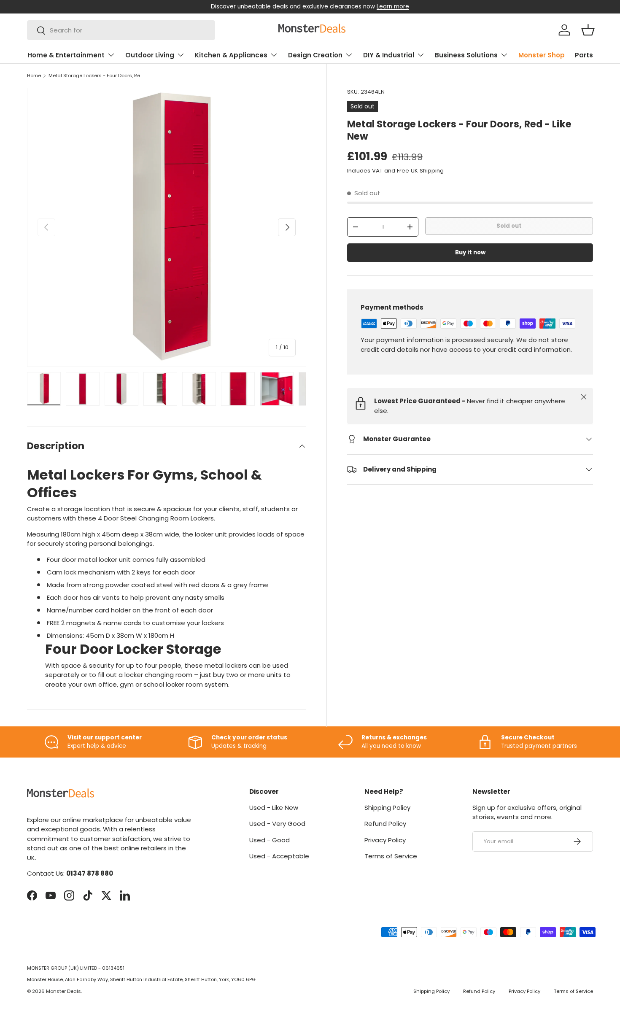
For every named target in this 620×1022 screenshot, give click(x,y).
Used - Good (269, 840)
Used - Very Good (277, 823)
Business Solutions (466, 55)
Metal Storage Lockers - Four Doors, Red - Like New (96, 75)
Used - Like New (273, 807)
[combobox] (121, 30)
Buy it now (470, 252)
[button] (588, 30)
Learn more (393, 7)
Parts (584, 55)
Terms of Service (390, 856)
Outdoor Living (149, 55)
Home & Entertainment (66, 55)
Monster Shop (541, 55)
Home (34, 75)
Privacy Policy (385, 840)
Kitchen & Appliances (231, 55)
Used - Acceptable (279, 856)
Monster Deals (63, 991)
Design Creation (315, 55)
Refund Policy (385, 823)
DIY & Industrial (388, 55)
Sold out (509, 226)
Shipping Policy (387, 807)
